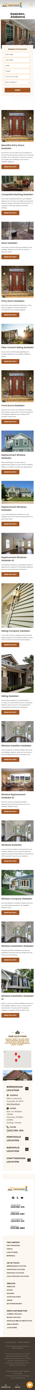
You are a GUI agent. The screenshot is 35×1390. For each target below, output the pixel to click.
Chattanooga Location (16, 1160)
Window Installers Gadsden (16, 745)
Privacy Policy (10, 1342)
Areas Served (12, 1324)
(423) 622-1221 (17, 1221)
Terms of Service (24, 1342)
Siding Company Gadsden (15, 630)
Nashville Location (13, 1149)
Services (11, 1283)
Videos (10, 1249)
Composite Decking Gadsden (17, 194)
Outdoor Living (14, 1297)
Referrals (11, 1256)
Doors (10, 1290)
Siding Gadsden (10, 696)
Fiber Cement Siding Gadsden (17, 347)
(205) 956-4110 (15, 1130)
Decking (10, 1293)
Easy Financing (13, 1245)
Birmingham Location (15, 1088)
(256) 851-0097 (17, 1214)
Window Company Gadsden (16, 898)
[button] (16, 1060)
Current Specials (14, 1314)
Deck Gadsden (9, 243)
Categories (12, 1327)
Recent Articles (14, 1317)
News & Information (17, 1311)
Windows (11, 1286)
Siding (9, 1300)
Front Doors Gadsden (12, 405)
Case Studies (12, 1252)
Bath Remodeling (14, 1303)
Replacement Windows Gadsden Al (14, 559)
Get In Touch (13, 1263)
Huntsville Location (14, 1138)
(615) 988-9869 (17, 1228)
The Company (13, 1242)
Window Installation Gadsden (17, 946)
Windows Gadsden (11, 844)
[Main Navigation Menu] (31, 4)
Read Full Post (10, 167)
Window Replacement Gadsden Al (13, 796)
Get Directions (13, 1104)
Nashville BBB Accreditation (19, 1321)
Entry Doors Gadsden (12, 301)
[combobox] (17, 82)
